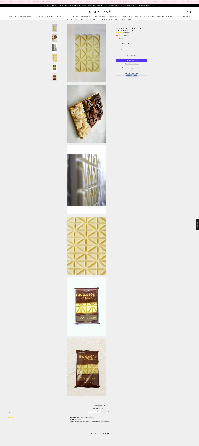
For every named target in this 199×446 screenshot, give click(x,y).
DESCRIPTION (121, 39)
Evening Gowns (149, 16)
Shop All (131, 19)
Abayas (67, 16)
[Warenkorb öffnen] (194, 12)
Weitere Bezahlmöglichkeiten (132, 64)
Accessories (186, 16)
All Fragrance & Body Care (24, 16)
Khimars (75, 16)
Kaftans (138, 16)
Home (10, 16)
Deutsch (13, 12)
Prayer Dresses (86, 16)
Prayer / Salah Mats (71, 19)
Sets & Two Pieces (100, 16)
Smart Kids (40, 16)
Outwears (50, 16)
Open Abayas (113, 16)
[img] (11, 417)
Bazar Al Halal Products (89, 19)
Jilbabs (59, 16)
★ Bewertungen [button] (197, 224)
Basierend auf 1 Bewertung (99, 408)
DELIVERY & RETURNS (124, 43)
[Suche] (191, 12)
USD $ (5, 12)
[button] (119, 32)
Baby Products (120, 19)
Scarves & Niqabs (126, 16)
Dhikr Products (107, 19)
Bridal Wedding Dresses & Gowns (168, 16)
